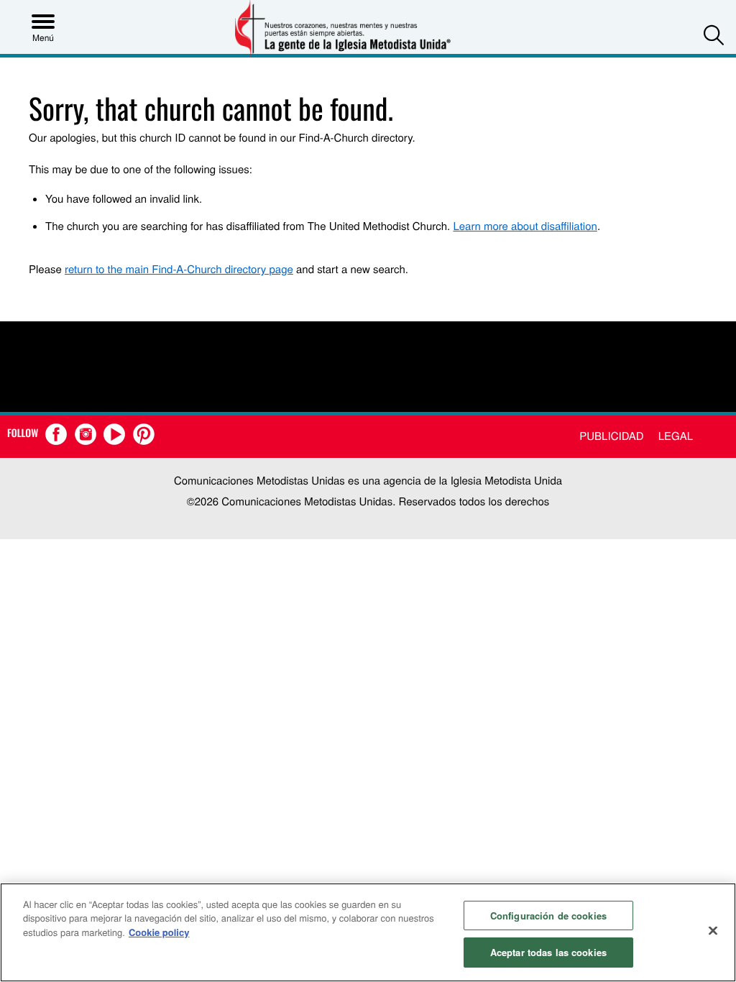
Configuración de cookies (548, 915)
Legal (675, 436)
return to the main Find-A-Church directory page (179, 269)
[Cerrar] (713, 930)
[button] (714, 34)
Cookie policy (159, 932)
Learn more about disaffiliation (525, 226)
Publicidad (611, 436)
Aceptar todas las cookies (548, 952)
